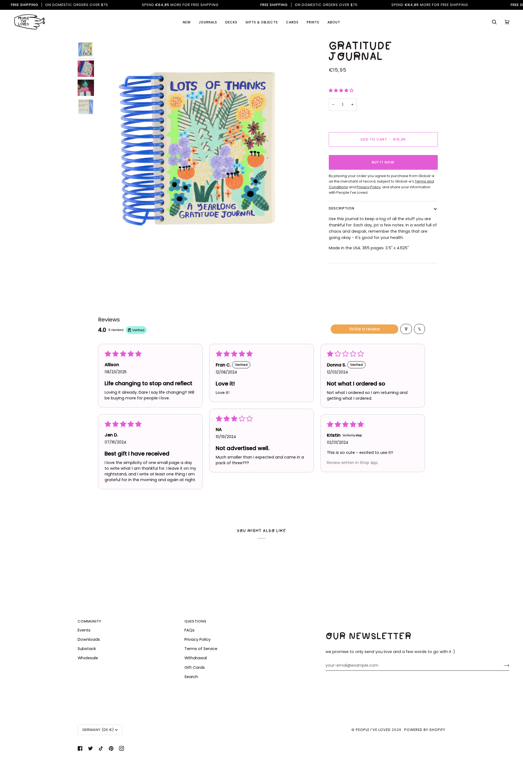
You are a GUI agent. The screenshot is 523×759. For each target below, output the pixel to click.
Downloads (89, 639)
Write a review (364, 329)
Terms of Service (200, 648)
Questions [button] (195, 621)
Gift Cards (194, 667)
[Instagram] (121, 748)
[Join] (502, 665)
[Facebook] (80, 748)
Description (341, 208)
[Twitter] (90, 748)
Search (191, 676)
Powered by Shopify (424, 729)
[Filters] (406, 329)
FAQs (189, 630)
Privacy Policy (197, 639)
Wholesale (88, 658)
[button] (292, 22)
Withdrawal (195, 658)
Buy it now (383, 162)
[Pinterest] (111, 748)
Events (84, 630)
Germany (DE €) (98, 729)
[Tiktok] (100, 748)
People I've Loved (373, 729)
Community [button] (89, 621)
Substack (87, 648)
